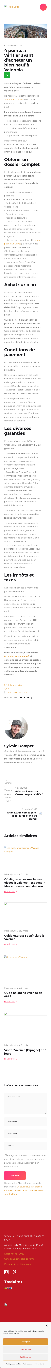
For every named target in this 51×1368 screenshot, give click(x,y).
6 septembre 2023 (13, 45)
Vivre (24, 692)
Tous (20, 692)
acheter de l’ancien (13, 99)
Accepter (25, 1341)
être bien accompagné (16, 656)
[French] (11, 1288)
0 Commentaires (15, 685)
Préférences (25, 1357)
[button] (46, 1325)
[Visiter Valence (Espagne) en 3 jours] (25, 1027)
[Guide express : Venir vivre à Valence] (25, 915)
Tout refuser (25, 1349)
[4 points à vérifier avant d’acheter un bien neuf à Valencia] (25, 727)
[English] (8, 1288)
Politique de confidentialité (33, 1364)
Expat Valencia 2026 (14, 1254)
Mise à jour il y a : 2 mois (16, 874)
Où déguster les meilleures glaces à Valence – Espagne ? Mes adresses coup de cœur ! (24, 883)
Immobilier (12, 692)
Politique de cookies (13, 1364)
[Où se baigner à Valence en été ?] (25, 969)
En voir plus (9, 891)
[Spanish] (5, 1288)
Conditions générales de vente (19, 1259)
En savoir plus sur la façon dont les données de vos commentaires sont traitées (24, 1190)
